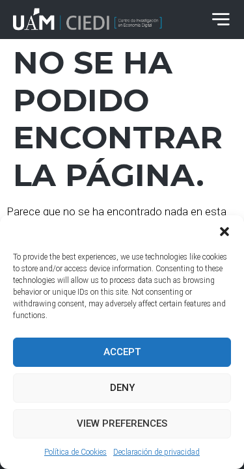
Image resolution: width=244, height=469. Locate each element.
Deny (122, 388)
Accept (122, 352)
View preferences (122, 423)
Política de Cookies (75, 452)
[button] (224, 231)
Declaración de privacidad (156, 452)
